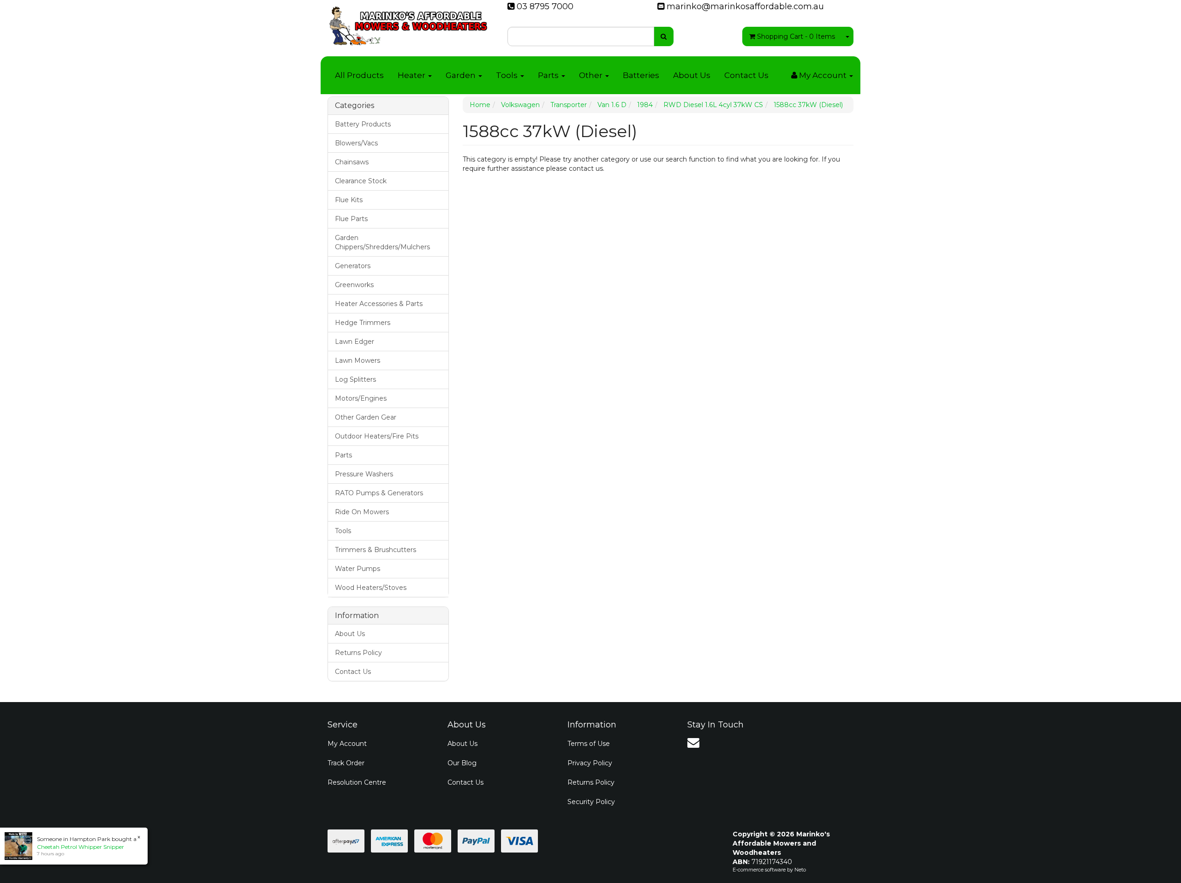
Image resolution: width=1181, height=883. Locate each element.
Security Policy (591, 802)
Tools (507, 75)
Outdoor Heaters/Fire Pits (376, 436)
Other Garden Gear (365, 417)
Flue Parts (351, 219)
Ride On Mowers (362, 512)
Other (591, 75)
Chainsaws (352, 162)
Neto (800, 869)
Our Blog (462, 763)
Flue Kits (349, 200)
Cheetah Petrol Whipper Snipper (80, 846)
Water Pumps (357, 569)
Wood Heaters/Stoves (370, 587)
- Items (796, 36)
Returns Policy (358, 653)
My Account (347, 743)
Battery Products (363, 124)
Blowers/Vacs (356, 143)
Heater (412, 75)
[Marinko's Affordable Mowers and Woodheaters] (408, 23)
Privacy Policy (589, 763)
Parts (549, 75)
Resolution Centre (357, 782)
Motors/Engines (361, 398)
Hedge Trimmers (362, 322)
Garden (461, 75)
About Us (691, 75)
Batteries (641, 75)
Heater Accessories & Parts (379, 304)
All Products (359, 75)
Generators (352, 266)
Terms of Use (588, 743)
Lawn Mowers (357, 360)
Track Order (346, 763)
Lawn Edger (354, 341)
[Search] (664, 36)
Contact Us (746, 75)
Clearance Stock (361, 181)
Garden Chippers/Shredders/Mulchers (382, 242)
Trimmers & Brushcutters (375, 550)
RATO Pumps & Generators (379, 493)
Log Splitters (355, 379)
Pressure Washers (364, 474)
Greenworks (354, 285)
